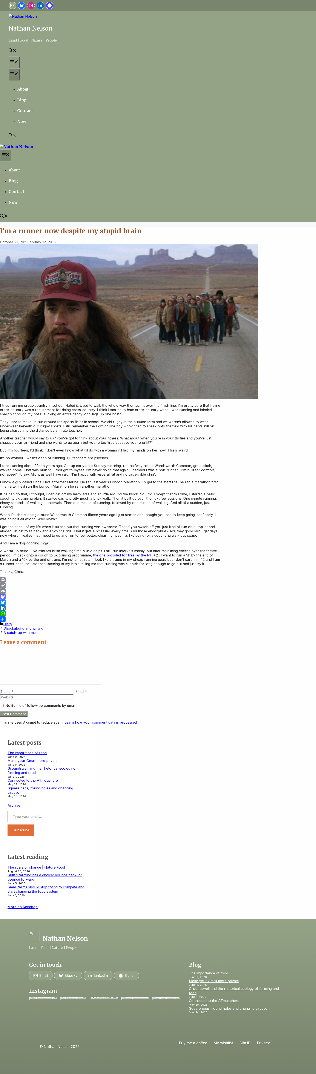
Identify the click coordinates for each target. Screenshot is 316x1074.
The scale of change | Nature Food (36, 867)
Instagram (43, 991)
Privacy (263, 1043)
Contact (25, 110)
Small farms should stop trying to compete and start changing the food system (46, 889)
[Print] (110, 580)
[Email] (110, 591)
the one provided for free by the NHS (124, 555)
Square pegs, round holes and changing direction (229, 1008)
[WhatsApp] (110, 613)
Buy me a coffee (193, 1043)
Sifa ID (245, 1043)
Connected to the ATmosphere (33, 780)
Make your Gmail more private (32, 760)
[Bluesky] (110, 602)
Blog (21, 99)
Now (21, 121)
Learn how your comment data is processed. (101, 722)
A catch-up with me (19, 632)
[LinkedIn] (110, 608)
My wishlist (223, 1043)
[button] (12, 50)
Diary (7, 624)
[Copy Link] (110, 585)
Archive (14, 805)
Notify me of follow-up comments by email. (40, 705)
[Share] (110, 619)
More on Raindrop (23, 907)
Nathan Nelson (30, 28)
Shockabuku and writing (23, 628)
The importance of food (27, 753)
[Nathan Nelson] (16, 146)
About (23, 89)
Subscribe (21, 830)
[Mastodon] (110, 596)
